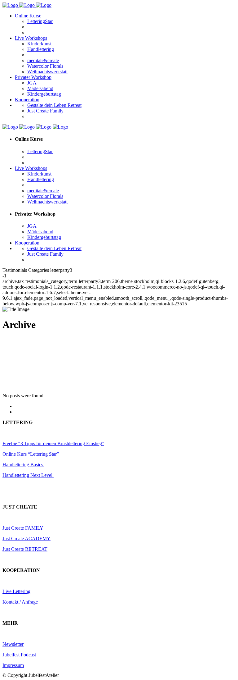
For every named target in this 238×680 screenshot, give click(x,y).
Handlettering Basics (23, 464)
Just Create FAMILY (22, 528)
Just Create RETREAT (24, 549)
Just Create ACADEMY (26, 538)
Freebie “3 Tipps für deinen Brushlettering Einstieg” (53, 443)
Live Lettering (16, 591)
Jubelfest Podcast (19, 654)
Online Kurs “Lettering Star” (30, 454)
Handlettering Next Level (28, 475)
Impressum (13, 665)
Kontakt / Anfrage (20, 602)
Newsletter (13, 644)
